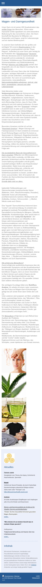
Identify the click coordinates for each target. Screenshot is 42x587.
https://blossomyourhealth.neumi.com (16, 492)
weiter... (6, 537)
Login (38, 576)
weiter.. (6, 517)
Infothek (33, 565)
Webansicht (36, 578)
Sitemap (16, 576)
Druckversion (9, 576)
